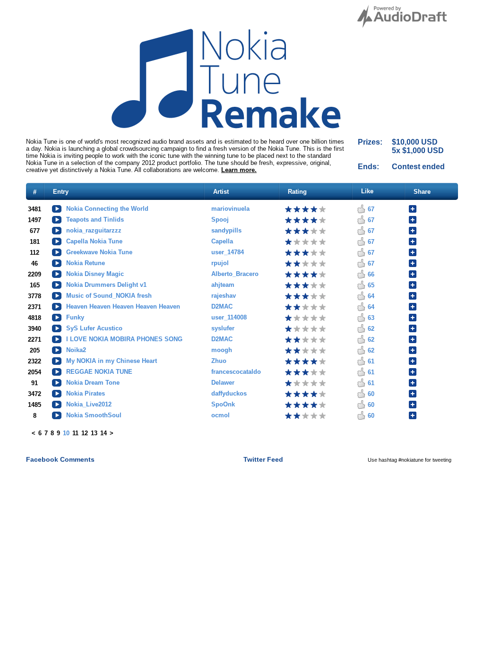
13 (94, 433)
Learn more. (239, 169)
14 (103, 433)
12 (84, 433)
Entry (61, 191)
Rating (297, 191)
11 (75, 433)
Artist (221, 191)
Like (367, 191)
